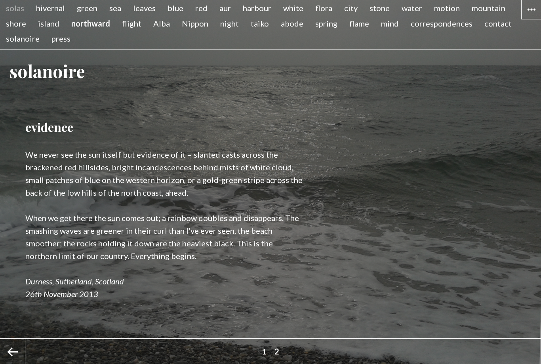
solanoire (23, 38)
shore (16, 23)
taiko (260, 23)
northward (90, 23)
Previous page (12, 351)
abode (292, 23)
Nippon (195, 23)
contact (498, 23)
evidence (49, 127)
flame (359, 23)
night (229, 23)
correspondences (441, 23)
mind (390, 23)
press (60, 38)
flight (131, 23)
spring (326, 23)
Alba (161, 23)
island (48, 23)
